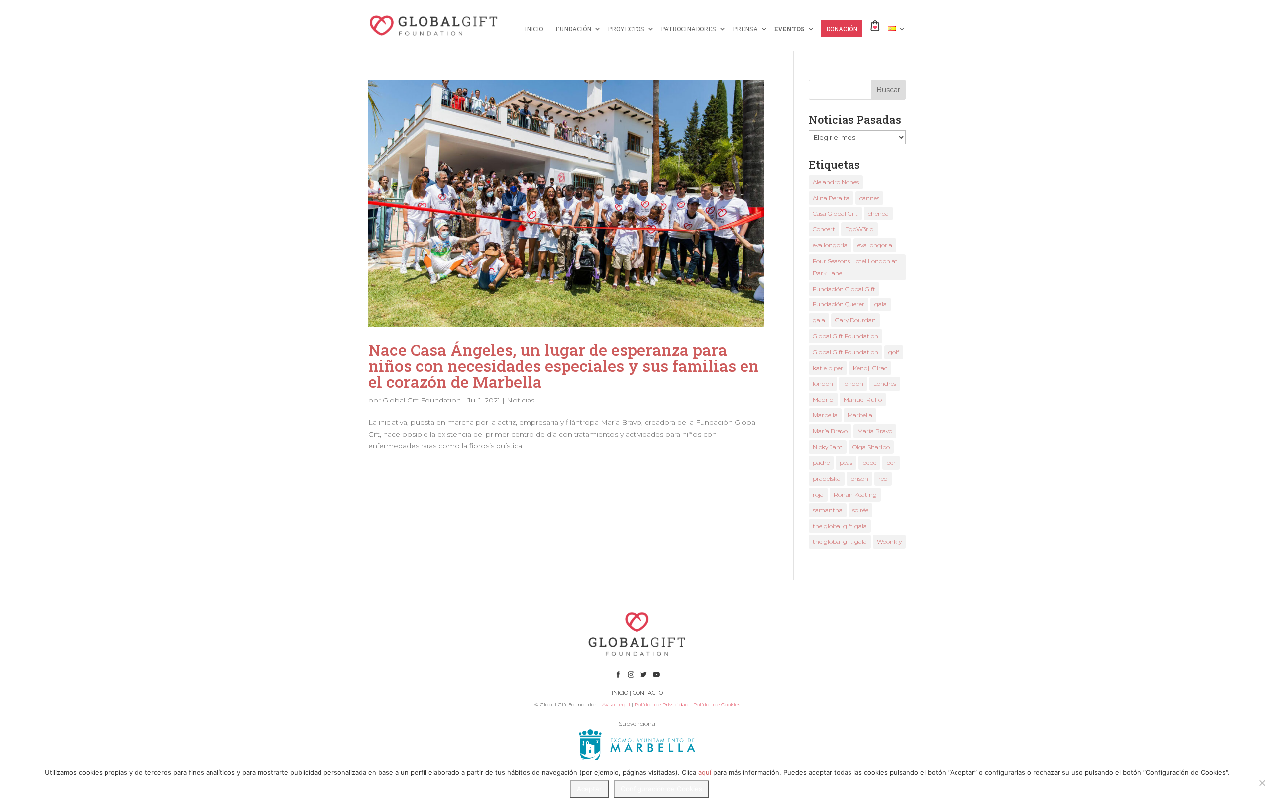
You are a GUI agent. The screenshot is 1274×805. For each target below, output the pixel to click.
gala (880, 304)
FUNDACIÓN (573, 29)
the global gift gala (840, 526)
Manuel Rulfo (863, 399)
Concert (824, 229)
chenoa (878, 213)
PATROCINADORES (688, 29)
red (883, 478)
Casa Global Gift (835, 213)
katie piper (828, 368)
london (823, 383)
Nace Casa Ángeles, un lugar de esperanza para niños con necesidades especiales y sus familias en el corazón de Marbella (563, 365)
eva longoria (830, 245)
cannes (869, 197)
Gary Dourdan (855, 320)
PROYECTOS (626, 29)
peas (846, 462)
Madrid (823, 399)
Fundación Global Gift (844, 289)
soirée (860, 510)
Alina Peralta (831, 197)
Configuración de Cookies (661, 789)
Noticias (520, 400)
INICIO (534, 29)
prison (859, 478)
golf (893, 352)
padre (821, 462)
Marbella (825, 415)
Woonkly (889, 541)
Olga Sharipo (871, 447)
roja (818, 494)
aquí (704, 772)
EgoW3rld (859, 229)
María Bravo (830, 431)
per (891, 462)
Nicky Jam (828, 447)
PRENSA (745, 29)
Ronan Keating (855, 494)
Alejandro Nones (836, 182)
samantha (828, 510)
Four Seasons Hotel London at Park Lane (855, 267)
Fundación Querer (838, 304)
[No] (1262, 783)
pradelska (827, 478)
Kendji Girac (870, 368)
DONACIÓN (841, 29)
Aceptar (589, 789)
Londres (884, 383)
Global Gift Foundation (422, 400)
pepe (869, 462)
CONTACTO (648, 692)
